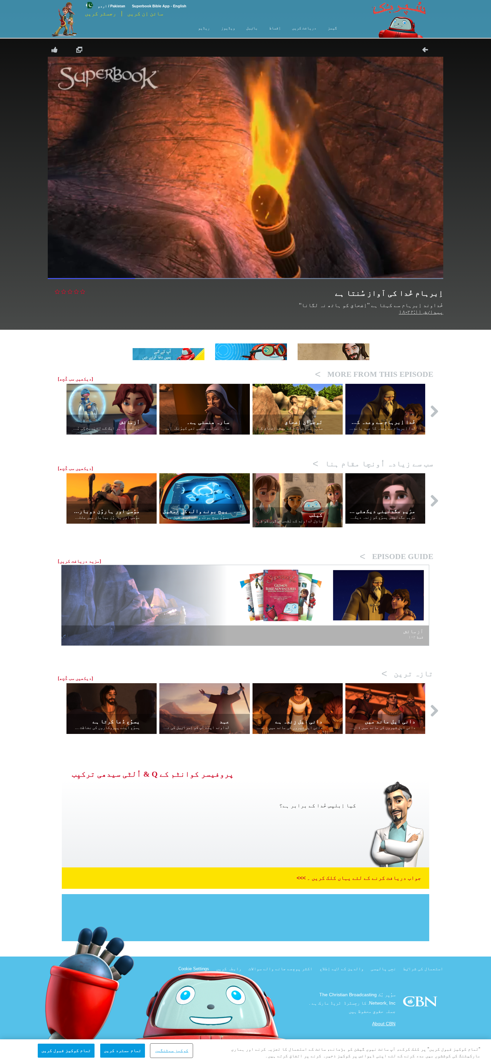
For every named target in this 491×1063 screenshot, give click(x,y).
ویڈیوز (228, 28)
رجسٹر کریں (100, 13)
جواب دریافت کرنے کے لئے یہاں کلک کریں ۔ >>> (359, 878)
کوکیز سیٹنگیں (171, 1050)
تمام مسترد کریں (122, 1050)
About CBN (383, 1023)
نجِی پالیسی (383, 968)
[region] (245, 1051)
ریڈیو (204, 28)
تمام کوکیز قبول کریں (66, 1050)
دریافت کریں (304, 28)
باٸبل (252, 28)
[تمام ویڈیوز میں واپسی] (427, 50)
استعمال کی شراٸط (423, 968)
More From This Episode (374, 374)
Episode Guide (396, 556)
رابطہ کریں (228, 968)
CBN (421, 1003)
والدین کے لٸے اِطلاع (342, 968)
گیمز (332, 28)
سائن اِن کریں (145, 13)
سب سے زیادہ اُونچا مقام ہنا (373, 464)
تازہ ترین (407, 674)
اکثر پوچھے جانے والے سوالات (281, 968)
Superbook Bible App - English (159, 6)
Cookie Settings (193, 968)
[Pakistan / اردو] (105, 1)
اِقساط (275, 28)
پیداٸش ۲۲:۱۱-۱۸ (421, 312)
